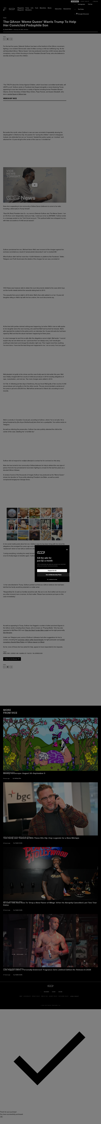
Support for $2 (52, 570)
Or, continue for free (52, 579)
